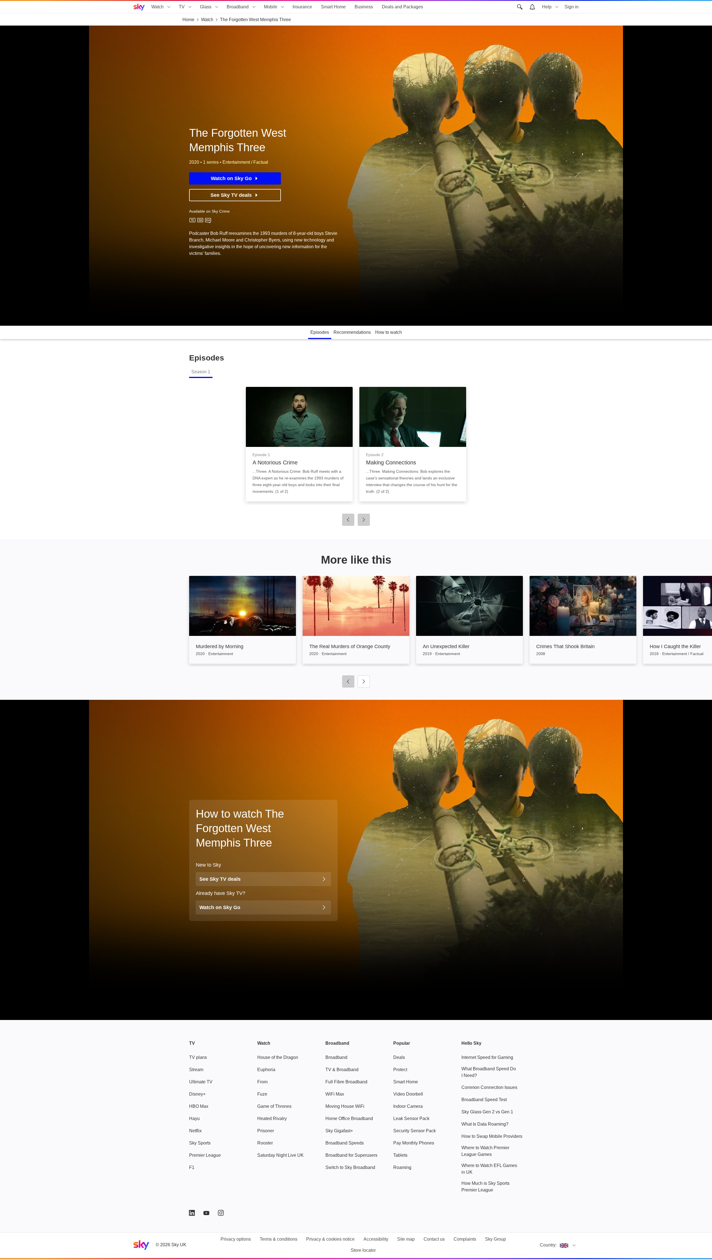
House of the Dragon (277, 1057)
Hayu (194, 1118)
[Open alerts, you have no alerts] (532, 7)
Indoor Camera (408, 1106)
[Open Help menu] (557, 7)
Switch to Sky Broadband (350, 1167)
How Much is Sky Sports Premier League (485, 1186)
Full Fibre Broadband (346, 1081)
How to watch (388, 332)
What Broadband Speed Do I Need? (488, 1072)
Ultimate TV (200, 1081)
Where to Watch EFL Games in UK (489, 1169)
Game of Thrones (274, 1106)
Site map (406, 1239)
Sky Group (495, 1239)
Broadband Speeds (344, 1143)
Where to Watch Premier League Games (485, 1151)
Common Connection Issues (489, 1087)
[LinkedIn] (192, 1213)
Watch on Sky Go (231, 178)
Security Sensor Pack (414, 1130)
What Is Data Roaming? (484, 1124)
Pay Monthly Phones (413, 1143)
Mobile (270, 6)
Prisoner (265, 1130)
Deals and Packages (402, 6)
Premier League (205, 1155)
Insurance (302, 6)
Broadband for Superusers (351, 1155)
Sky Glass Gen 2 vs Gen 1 (487, 1111)
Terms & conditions (278, 1239)
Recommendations (352, 332)
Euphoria (266, 1069)
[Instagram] (221, 1213)
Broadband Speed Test (484, 1099)
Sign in (571, 6)
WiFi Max (334, 1094)
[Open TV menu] (190, 7)
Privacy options (236, 1239)
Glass (205, 6)
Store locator (363, 1250)
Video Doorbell (408, 1094)
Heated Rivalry (272, 1118)
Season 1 (200, 371)
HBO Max (198, 1106)
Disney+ (197, 1094)
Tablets (400, 1155)
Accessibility (376, 1239)
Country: (548, 1245)
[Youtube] (206, 1213)
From (262, 1081)
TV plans (198, 1057)
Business (364, 6)
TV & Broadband (342, 1069)
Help (547, 6)
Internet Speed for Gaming (487, 1057)
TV (182, 6)
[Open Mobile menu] (282, 7)
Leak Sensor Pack (411, 1118)
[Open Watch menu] (169, 7)
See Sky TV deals (231, 195)
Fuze (262, 1094)
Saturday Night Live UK (280, 1155)
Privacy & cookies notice (330, 1239)
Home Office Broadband (349, 1118)
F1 (191, 1167)
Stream (196, 1069)
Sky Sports (200, 1143)
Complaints (465, 1239)
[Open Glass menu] (217, 7)
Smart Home (333, 6)
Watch (157, 6)
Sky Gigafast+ (339, 1130)
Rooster (265, 1143)
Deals (399, 1057)
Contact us (434, 1239)
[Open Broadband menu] (254, 7)
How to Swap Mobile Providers (491, 1136)
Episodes (319, 332)
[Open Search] (520, 7)
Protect (400, 1069)
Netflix (195, 1130)
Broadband (238, 6)
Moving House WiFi (344, 1106)
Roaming (402, 1167)
